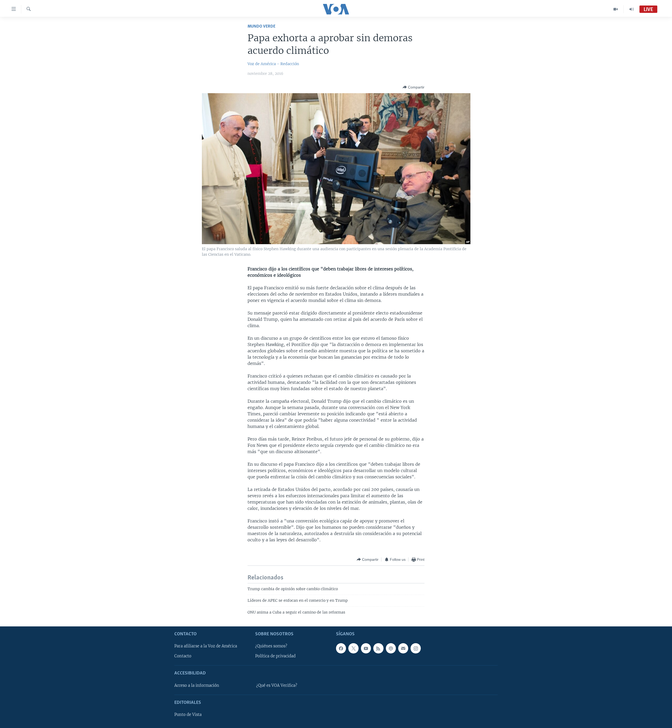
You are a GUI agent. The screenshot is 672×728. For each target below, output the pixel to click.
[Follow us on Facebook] (341, 648)
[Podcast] (391, 648)
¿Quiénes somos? (271, 646)
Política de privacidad (275, 656)
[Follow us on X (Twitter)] (353, 648)
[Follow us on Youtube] (366, 648)
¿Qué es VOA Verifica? (276, 685)
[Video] (616, 9)
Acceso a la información (196, 685)
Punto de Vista (188, 714)
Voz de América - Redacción (273, 63)
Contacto (182, 656)
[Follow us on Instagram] (416, 648)
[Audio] (631, 9)
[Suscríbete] (403, 648)
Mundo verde (261, 26)
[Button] (413, 87)
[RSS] (378, 648)
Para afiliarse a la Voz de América (205, 646)
